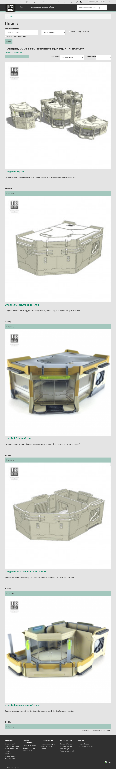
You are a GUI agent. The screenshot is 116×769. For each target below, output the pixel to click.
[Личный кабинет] (109, 2)
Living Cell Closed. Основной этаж (22, 304)
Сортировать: (53, 56)
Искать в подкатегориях (80, 31)
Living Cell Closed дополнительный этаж (25, 571)
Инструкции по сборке (66, 2)
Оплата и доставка (34, 2)
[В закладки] (16, 192)
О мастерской (10, 744)
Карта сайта (27, 750)
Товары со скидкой (48, 744)
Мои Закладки (65, 749)
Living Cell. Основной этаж (18, 438)
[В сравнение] (20, 192)
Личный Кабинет (66, 744)
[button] (97, 2)
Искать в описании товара (16, 36)
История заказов (66, 746)
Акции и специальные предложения (10, 756)
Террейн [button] (23, 7)
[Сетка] (9, 56)
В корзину (10, 193)
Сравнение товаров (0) (13, 52)
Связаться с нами (49, 2)
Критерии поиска (12, 28)
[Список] (6, 56)
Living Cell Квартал (14, 171)
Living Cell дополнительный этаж (22, 705)
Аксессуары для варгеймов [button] (43, 7)
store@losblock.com (86, 746)
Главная (23, 2)
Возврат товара (29, 748)
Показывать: (90, 56)
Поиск (11, 16)
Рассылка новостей (67, 751)
